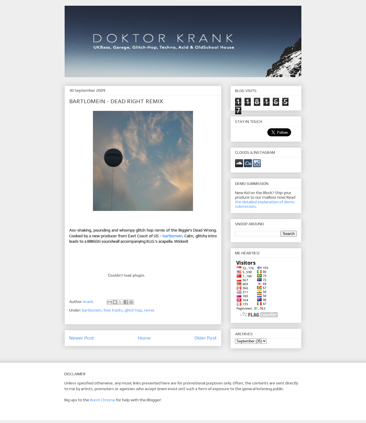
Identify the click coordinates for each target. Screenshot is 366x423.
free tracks (113, 310)
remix (149, 310)
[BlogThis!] (115, 302)
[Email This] (109, 302)
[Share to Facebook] (126, 302)
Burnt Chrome (102, 400)
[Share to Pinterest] (131, 302)
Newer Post (81, 338)
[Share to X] (120, 302)
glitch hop (133, 310)
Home (144, 338)
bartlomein (92, 310)
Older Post (205, 338)
